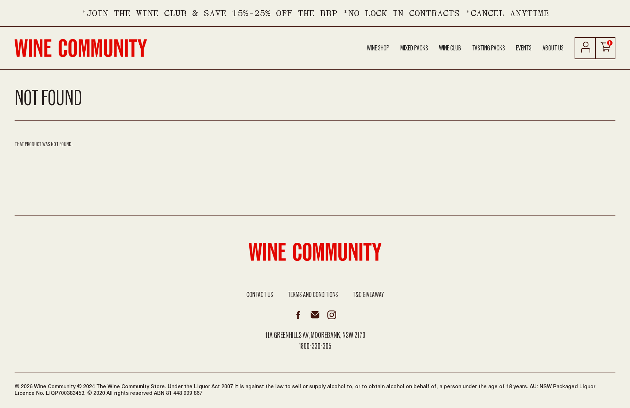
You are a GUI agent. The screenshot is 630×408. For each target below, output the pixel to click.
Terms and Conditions (313, 295)
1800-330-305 (315, 346)
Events (524, 48)
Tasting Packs (488, 48)
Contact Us (259, 295)
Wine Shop (378, 48)
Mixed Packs (414, 48)
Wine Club (450, 48)
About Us (553, 48)
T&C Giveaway (368, 295)
